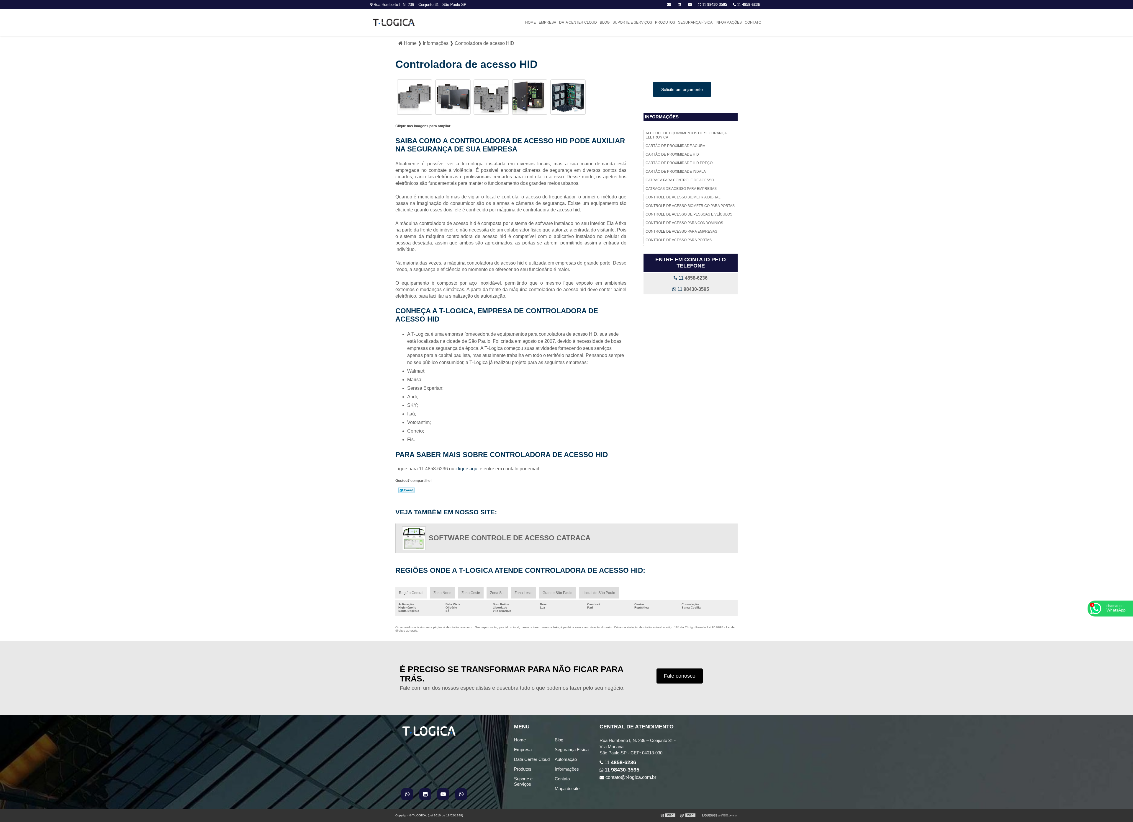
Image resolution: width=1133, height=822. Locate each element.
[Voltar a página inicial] (393, 22)
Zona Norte (442, 593)
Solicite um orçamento (682, 89)
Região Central (411, 593)
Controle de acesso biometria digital (683, 197)
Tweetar (406, 490)
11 (748, 4)
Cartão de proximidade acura (675, 146)
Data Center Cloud (578, 22)
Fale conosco (679, 676)
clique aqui (467, 468)
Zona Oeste (470, 593)
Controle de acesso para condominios (684, 223)
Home (530, 22)
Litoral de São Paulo (598, 593)
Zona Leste (524, 593)
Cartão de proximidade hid (672, 154)
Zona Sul (497, 593)
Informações (729, 22)
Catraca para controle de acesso (680, 180)
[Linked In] (679, 4)
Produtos (665, 22)
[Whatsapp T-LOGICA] (699, 4)
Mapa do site (567, 788)
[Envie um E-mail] (669, 4)
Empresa (547, 22)
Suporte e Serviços (632, 22)
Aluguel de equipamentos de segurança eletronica (686, 135)
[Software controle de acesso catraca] (415, 538)
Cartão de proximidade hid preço (679, 163)
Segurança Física (695, 22)
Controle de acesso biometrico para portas (690, 206)
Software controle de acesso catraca (509, 538)
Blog (605, 22)
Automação (566, 759)
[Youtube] (690, 4)
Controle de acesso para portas (679, 240)
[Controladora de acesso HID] (414, 97)
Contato (753, 22)
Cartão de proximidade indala (676, 171)
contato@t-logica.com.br (630, 777)
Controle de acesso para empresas (681, 231)
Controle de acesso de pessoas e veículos (689, 214)
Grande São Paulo (557, 593)
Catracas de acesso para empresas (681, 189)
